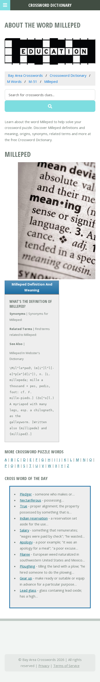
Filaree (25, 554)
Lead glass (28, 590)
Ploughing (27, 566)
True (23, 506)
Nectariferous (30, 500)
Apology (26, 542)
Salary (24, 530)
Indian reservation (34, 518)
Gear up (26, 578)
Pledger (26, 494)
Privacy (43, 665)
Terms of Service (66, 665)
